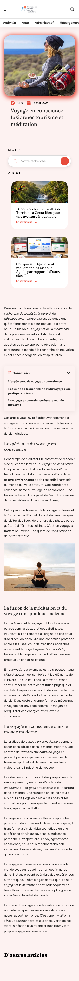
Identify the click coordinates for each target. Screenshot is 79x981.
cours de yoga (50, 752)
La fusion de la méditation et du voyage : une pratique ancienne (39, 391)
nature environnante (19, 480)
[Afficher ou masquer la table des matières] (51, 372)
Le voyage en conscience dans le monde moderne (36, 402)
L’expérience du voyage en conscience (35, 381)
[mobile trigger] (7, 9)
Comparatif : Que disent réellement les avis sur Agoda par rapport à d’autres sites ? (39, 269)
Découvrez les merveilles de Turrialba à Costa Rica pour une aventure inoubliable (38, 212)
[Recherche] (72, 9)
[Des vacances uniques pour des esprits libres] (29, 9)
